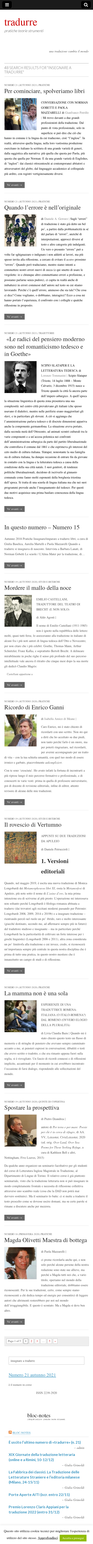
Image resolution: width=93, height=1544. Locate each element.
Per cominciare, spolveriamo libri (44, 91)
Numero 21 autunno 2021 (32, 1375)
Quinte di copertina (51, 1101)
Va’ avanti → (14, 185)
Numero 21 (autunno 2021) (21, 85)
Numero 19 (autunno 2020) (21, 581)
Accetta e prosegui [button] (73, 1538)
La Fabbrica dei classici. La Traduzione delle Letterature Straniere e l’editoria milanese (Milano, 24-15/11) (44, 1477)
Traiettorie (46, 333)
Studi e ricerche (49, 581)
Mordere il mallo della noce (37, 587)
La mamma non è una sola (36, 993)
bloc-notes (21, 1433)
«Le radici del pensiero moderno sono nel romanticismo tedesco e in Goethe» (44, 346)
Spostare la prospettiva (31, 1107)
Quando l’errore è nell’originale (42, 207)
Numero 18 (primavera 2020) (22, 1234)
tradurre (20, 21)
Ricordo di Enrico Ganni (34, 707)
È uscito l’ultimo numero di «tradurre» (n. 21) (45, 1442)
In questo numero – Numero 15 (42, 527)
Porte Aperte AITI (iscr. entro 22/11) (39, 1494)
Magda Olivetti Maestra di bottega (45, 1240)
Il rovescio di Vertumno (32, 824)
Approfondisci (48, 1537)
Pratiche (44, 85)
